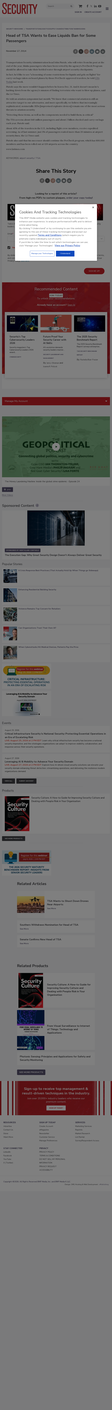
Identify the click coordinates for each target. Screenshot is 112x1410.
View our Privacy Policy (67, 245)
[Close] (93, 207)
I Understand (65, 253)
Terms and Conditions (50, 235)
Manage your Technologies (42, 253)
